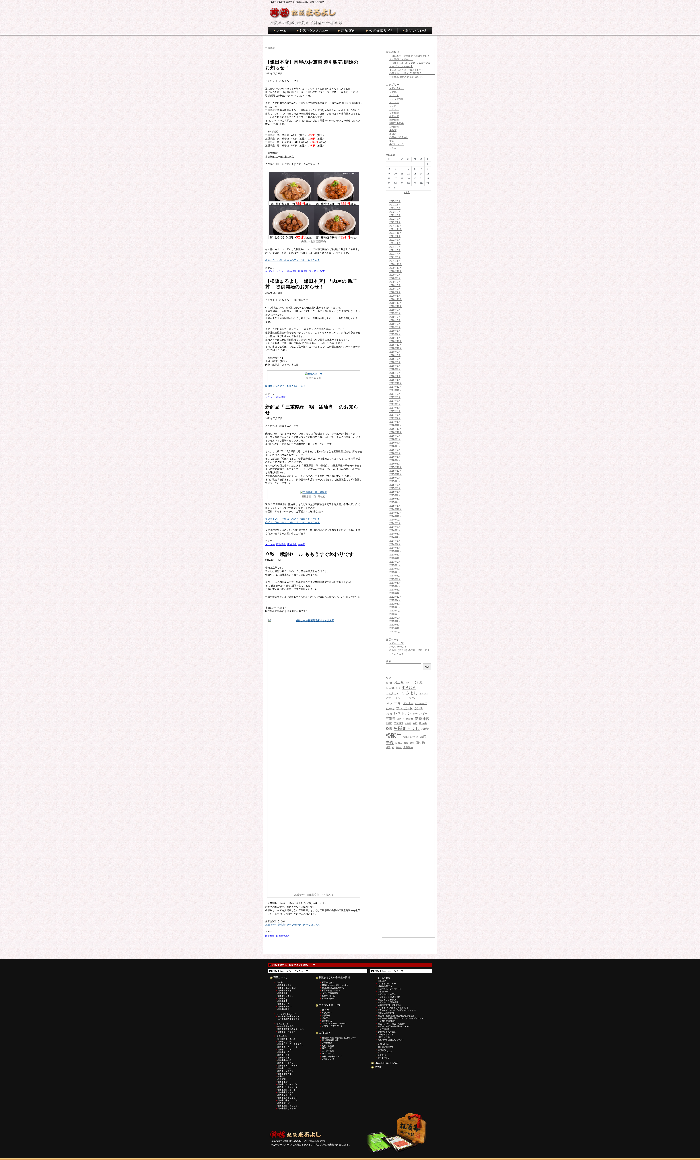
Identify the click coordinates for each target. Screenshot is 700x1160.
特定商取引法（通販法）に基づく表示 (339, 1038)
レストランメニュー (387, 983)
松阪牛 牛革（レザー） (288, 1100)
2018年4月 (394, 369)
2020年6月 (394, 285)
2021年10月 (395, 233)
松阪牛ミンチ (283, 1004)
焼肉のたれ (282, 1076)
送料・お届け (328, 1046)
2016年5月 (394, 449)
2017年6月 (394, 404)
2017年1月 (394, 421)
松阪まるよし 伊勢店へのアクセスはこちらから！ (292, 519)
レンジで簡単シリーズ (287, 1014)
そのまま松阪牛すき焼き (288, 1019)
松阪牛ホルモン (284, 1006)
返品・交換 (327, 1048)
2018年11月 (395, 344)
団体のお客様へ (385, 986)
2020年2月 (394, 292)
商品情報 (292, 271)
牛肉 (391, 140)
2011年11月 (395, 624)
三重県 (391, 719)
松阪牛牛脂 (282, 1082)
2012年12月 (395, 593)
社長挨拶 (382, 981)
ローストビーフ (421, 713)
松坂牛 (423, 723)
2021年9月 (394, 236)
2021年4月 (394, 253)
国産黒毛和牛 (283, 935)
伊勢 (399, 719)
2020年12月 (395, 264)
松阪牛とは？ (328, 982)
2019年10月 (395, 306)
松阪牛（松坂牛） (398, 137)
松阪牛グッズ (283, 1103)
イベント (270, 271)
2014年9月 (394, 519)
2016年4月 (394, 453)
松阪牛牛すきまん (285, 1074)
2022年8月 (394, 215)
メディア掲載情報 (330, 993)
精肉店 (398, 743)
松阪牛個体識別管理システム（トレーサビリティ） (401, 1018)
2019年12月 (395, 299)
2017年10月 (395, 390)
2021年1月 (394, 261)
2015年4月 (394, 495)
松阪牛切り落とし (285, 996)
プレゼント (404, 708)
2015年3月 (394, 498)
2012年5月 (394, 607)
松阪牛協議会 (384, 1029)
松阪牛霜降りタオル (286, 1108)
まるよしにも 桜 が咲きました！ (406, 70)
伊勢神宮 (422, 719)
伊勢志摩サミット (386, 1034)
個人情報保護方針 (330, 1040)
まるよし (409, 693)
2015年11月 (395, 470)
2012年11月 (395, 596)
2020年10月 (395, 271)
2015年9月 (394, 477)
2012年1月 (394, 621)
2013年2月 (394, 586)
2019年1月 (394, 338)
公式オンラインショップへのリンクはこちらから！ (292, 522)
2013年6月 (394, 572)
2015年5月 (394, 491)
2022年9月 (394, 212)
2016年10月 (395, 432)
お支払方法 (327, 1043)
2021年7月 (394, 243)
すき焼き (409, 687)
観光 (412, 743)
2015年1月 (394, 505)
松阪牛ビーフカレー (286, 1063)
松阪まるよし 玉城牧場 (388, 1002)
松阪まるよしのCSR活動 (389, 997)
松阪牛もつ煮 (283, 1055)
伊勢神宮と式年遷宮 (387, 1032)
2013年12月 (395, 551)
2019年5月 (394, 323)
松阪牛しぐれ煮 (411, 736)
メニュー (281, 271)
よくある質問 (328, 1051)
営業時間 (398, 723)
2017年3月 (394, 414)
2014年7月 (394, 526)
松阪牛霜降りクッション (288, 1106)
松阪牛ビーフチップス (287, 1084)
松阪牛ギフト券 (284, 1095)
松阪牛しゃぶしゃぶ (286, 988)
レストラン (402, 713)
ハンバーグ (421, 703)
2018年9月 (394, 351)
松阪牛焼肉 (282, 993)
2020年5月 (394, 288)
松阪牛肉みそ (283, 1057)
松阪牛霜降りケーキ (286, 1090)
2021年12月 (395, 226)
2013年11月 (395, 554)
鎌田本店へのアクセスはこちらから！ (285, 386)
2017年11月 (395, 386)
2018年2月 (394, 376)
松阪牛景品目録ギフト (287, 1098)
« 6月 (407, 192)
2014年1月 (394, 547)
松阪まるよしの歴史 (387, 994)
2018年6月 (394, 362)
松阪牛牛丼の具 (284, 1060)
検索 (427, 666)
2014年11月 (395, 512)
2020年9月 (394, 274)
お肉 (407, 683)
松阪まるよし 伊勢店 (387, 999)
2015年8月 (394, 481)
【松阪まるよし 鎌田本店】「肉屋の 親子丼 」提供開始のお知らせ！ (311, 283)
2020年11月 (395, 268)
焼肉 (423, 736)
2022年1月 (394, 222)
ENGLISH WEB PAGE (386, 1063)
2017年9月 (394, 394)
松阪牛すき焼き (284, 985)
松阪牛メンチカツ (285, 1071)
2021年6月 (394, 247)
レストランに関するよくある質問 (393, 1008)
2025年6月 (394, 201)
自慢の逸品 (282, 1036)
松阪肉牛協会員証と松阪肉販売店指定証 (396, 1016)
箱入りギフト (283, 1024)
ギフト (389, 698)
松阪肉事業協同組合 (387, 1021)
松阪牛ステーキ (284, 990)
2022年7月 (394, 218)
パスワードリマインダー (333, 1026)
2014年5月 (394, 533)
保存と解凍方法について (333, 988)
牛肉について (396, 144)
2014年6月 (394, 530)
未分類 (312, 271)
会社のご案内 (384, 978)
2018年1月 (394, 379)
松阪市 (321, 271)
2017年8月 (394, 397)
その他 (392, 92)
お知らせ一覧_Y (398, 646)
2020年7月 (394, 282)
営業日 (389, 723)
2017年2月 (394, 418)
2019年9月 (394, 309)
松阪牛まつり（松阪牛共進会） (392, 1024)
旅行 (415, 723)
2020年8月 (394, 278)
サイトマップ (328, 1054)
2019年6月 (394, 320)
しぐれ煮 (417, 682)
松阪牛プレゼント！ (331, 996)
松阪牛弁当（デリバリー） (390, 989)
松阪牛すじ (282, 998)
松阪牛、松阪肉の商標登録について (394, 1026)
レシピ (392, 105)
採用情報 (382, 1050)
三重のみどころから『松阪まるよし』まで (397, 1010)
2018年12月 (395, 341)
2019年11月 (395, 303)
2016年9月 (394, 435)
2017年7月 (394, 400)
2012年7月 (394, 600)
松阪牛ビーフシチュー (287, 1065)
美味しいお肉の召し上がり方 (335, 985)
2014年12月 (395, 509)
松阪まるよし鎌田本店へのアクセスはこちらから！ (292, 260)
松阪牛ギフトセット (286, 1032)
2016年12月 (395, 425)
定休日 (408, 723)
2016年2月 (394, 460)
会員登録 (326, 1015)
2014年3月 (394, 540)
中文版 (378, 1067)
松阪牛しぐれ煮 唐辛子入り (290, 1044)
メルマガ (326, 1018)
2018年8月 (394, 355)
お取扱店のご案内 (386, 1013)
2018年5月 (394, 365)
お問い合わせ (396, 88)
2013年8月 (394, 565)
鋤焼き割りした (284, 1079)
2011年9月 (394, 631)
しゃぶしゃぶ (393, 688)
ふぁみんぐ (392, 693)
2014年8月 (394, 523)
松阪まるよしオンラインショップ (290, 971)
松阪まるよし (407, 728)
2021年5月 (394, 250)
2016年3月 (394, 456)
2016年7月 (394, 442)
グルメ (399, 698)
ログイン (326, 1010)
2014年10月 (395, 516)
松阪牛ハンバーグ (285, 1049)
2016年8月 (394, 439)
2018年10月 (395, 348)
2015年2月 (394, 502)
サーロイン (409, 698)
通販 (388, 747)
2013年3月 (394, 582)
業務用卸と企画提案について (391, 1040)
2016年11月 (395, 429)
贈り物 (420, 742)
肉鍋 (406, 743)
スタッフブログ (385, 1052)
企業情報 (394, 113)
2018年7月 (394, 358)
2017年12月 (395, 383)
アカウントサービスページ (334, 1023)
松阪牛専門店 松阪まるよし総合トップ (294, 965)
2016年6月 (394, 446)
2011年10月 (395, 628)
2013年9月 (394, 561)
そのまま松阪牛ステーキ (288, 1016)
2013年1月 (394, 589)
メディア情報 (396, 99)
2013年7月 (394, 568)
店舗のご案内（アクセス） (390, 1005)
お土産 (399, 682)
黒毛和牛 (408, 747)
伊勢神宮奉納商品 (285, 1026)
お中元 (389, 682)
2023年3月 (394, 208)
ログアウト (327, 1013)
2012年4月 (394, 610)
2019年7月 (394, 317)
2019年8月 (394, 313)
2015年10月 (395, 474)
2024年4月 (394, 205)
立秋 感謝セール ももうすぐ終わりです (309, 554)
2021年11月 (395, 229)
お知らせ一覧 (396, 643)
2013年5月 (394, 575)
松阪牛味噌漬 (283, 1009)
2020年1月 (394, 295)
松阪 (389, 728)
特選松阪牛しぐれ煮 (286, 1039)
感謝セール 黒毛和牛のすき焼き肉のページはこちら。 (294, 924)
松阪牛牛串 (282, 1001)
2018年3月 (394, 373)
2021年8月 (394, 239)
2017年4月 (394, 411)
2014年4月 (394, 537)
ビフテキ (390, 708)
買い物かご (327, 1021)
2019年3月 (394, 330)
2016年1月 (394, 463)
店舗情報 (303, 271)
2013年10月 (395, 558)
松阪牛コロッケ (284, 1068)
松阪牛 (394, 735)
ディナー (408, 703)
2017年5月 (394, 407)
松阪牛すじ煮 (283, 1052)
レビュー (394, 109)
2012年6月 (394, 603)
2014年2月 (394, 544)
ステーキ (394, 703)
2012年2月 (394, 617)
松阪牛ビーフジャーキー (288, 1087)
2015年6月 (394, 488)
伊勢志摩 (394, 116)
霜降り (399, 747)
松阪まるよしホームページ (389, 971)
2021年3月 (394, 257)
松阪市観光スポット (331, 990)
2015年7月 (394, 484)
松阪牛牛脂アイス (285, 1092)
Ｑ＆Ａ (392, 148)
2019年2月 (394, 334)
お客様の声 (383, 991)
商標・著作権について (332, 1056)
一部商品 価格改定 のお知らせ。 (406, 76)
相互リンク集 (328, 998)
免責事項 (382, 1055)
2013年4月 (394, 579)
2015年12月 (395, 467)
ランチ (418, 708)
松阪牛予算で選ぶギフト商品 (290, 1029)
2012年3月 (394, 614)
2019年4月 (394, 327)
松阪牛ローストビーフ (287, 1047)
